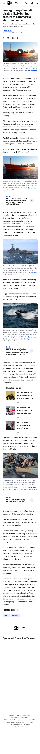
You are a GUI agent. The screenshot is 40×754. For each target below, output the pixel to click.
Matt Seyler (8, 31)
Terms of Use (29, 722)
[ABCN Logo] (13, 3)
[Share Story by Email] (12, 38)
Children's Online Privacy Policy (13, 720)
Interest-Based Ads (29, 720)
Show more (32, 70)
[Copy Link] (17, 38)
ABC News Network (15, 715)
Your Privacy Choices (15, 724)
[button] (4, 3)
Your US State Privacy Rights (19, 717)
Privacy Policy (26, 715)
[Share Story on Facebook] (3, 38)
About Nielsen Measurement (15, 722)
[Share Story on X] (8, 38)
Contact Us (26, 724)
